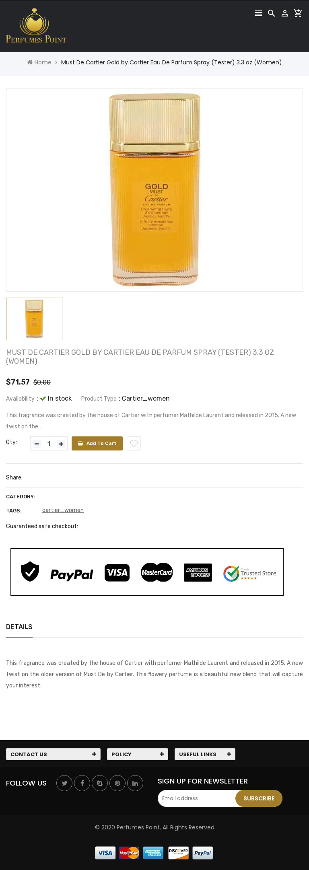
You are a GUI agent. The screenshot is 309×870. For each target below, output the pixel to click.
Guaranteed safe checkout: (42, 526)
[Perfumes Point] (154, 853)
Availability (20, 398)
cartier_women (63, 510)
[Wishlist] (134, 443)
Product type (99, 398)
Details (19, 627)
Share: (14, 477)
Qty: (11, 442)
